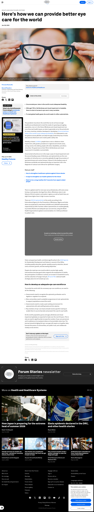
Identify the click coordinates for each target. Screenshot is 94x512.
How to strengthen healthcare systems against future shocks (45, 173)
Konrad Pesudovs (7, 88)
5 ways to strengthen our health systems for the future (43, 176)
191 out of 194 (52, 276)
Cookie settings (81, 508)
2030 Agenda (64, 260)
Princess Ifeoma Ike (7, 84)
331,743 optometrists (37, 200)
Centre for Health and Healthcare (35, 87)
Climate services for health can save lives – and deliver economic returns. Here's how (12, 453)
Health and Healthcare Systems (13, 10)
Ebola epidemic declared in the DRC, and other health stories (68, 425)
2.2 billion (38, 141)
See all (89, 390)
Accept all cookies (81, 504)
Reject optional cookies (81, 500)
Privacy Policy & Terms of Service (47, 502)
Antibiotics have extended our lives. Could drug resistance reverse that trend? (80, 453)
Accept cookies (58, 239)
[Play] (27, 95)
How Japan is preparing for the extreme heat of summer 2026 (23, 425)
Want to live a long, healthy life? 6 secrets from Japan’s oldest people (45, 180)
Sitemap (47, 505)
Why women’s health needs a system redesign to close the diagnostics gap (57, 453)
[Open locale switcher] (2, 508)
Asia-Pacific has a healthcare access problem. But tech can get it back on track (35, 453)
